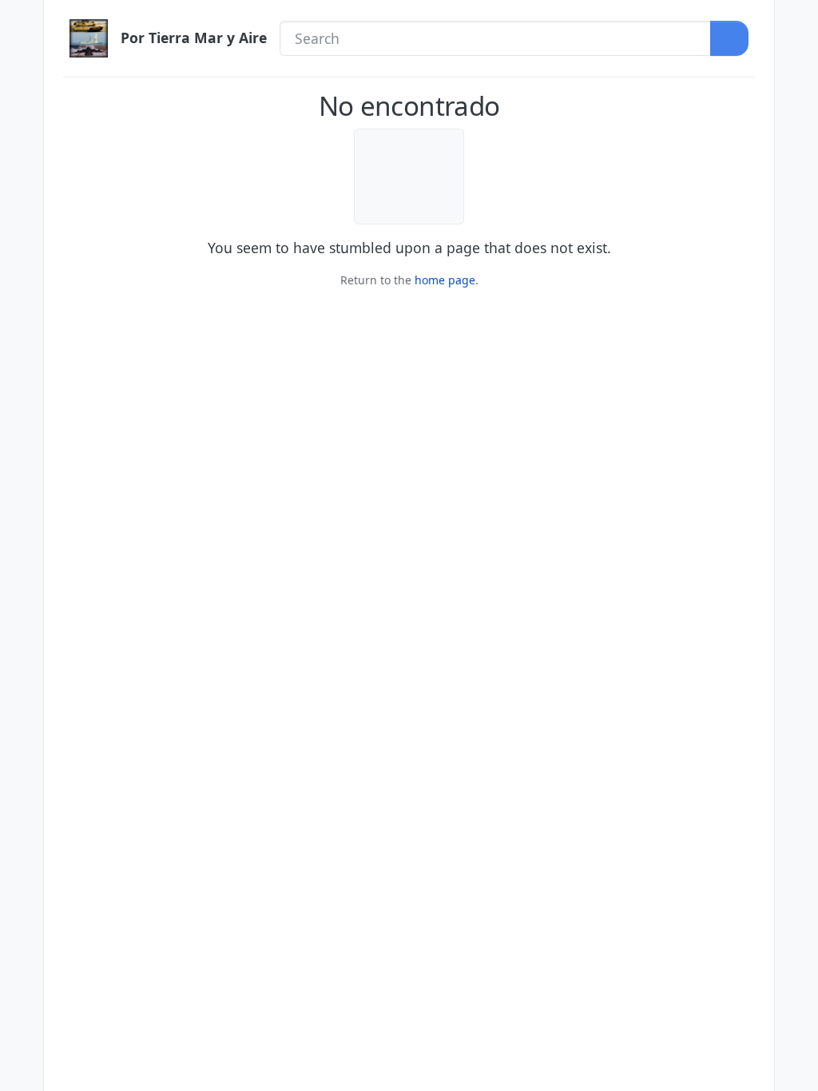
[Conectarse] (796, 20)
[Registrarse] (796, 53)
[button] (21, 1037)
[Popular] (21, 87)
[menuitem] (796, 20)
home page (445, 280)
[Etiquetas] (21, 121)
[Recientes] (21, 53)
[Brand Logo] (88, 38)
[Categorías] (21, 20)
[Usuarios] (21, 155)
